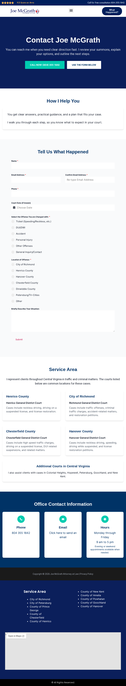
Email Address (18, 175)
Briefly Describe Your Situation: (25, 309)
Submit (19, 339)
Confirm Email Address (76, 175)
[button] (71, 10)
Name (14, 161)
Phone (14, 189)
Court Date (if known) (21, 203)
